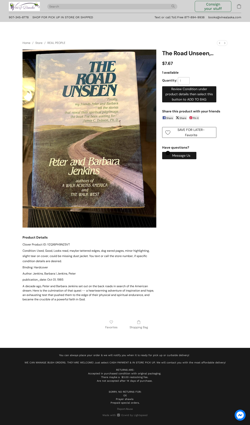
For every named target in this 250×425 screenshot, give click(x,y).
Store (38, 43)
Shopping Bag (139, 327)
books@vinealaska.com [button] (224, 17)
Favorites (111, 327)
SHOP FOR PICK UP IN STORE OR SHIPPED (62, 17)
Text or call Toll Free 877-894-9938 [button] (179, 17)
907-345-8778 (19, 17)
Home (26, 43)
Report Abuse (125, 408)
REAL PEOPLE (56, 43)
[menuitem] (219, 43)
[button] (24, 6)
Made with (124, 415)
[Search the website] (173, 6)
